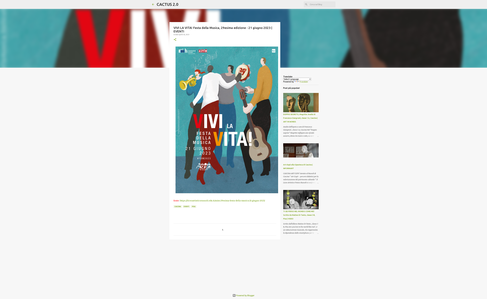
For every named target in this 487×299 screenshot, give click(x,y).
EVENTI (186, 206)
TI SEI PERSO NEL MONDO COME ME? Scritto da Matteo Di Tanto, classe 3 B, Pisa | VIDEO (299, 215)
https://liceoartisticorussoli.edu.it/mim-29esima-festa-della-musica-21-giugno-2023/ (222, 200)
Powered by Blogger (245, 295)
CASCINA (178, 206)
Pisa (193, 206)
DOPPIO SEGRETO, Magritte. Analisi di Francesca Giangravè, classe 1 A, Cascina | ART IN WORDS (300, 118)
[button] (175, 39)
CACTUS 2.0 (167, 4)
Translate (303, 82)
